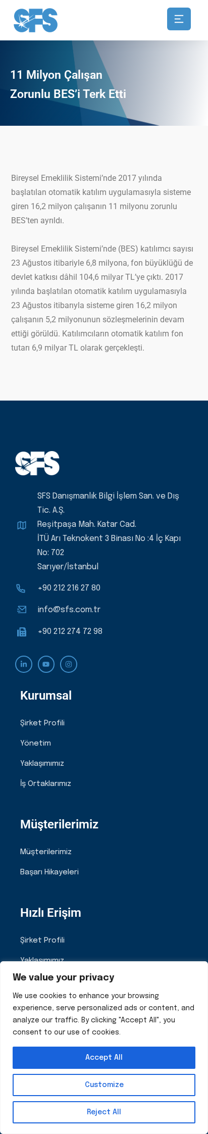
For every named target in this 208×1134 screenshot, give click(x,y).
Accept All (104, 1057)
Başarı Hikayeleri (49, 872)
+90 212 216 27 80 (68, 588)
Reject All (104, 1112)
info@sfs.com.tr (68, 610)
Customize (104, 1085)
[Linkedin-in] (23, 664)
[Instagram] (68, 664)
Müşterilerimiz (46, 852)
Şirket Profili (42, 723)
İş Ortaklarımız (45, 784)
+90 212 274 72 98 (69, 631)
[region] (104, 1047)
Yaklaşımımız (42, 764)
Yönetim (35, 743)
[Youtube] (46, 664)
